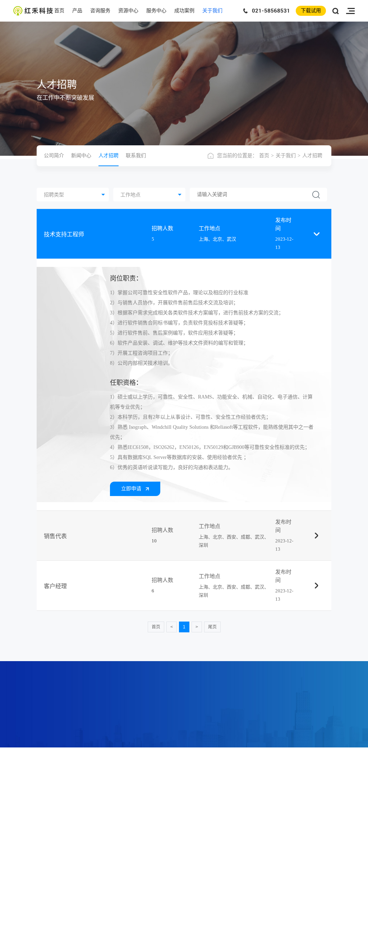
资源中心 (128, 10)
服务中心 (156, 10)
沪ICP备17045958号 (226, 939)
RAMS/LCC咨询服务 (181, 820)
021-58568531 (271, 11)
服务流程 (232, 820)
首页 (59, 10)
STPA (110, 876)
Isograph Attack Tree (123, 811)
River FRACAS (119, 867)
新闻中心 (81, 155)
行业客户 (254, 811)
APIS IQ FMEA (119, 858)
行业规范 (210, 802)
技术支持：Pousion (277, 939)
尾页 (212, 626)
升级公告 (232, 839)
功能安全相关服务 (179, 802)
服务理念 (232, 811)
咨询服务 (100, 10)
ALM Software (118, 848)
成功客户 (254, 802)
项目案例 (254, 820)
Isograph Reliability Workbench (132, 802)
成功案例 (184, 10)
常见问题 (210, 820)
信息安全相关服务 (179, 811)
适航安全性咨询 (177, 839)
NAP (109, 839)
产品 (77, 10)
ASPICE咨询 (173, 830)
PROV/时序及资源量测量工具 (133, 886)
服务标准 (232, 830)
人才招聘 (108, 155)
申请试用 (210, 811)
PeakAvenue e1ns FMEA (127, 830)
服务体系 (232, 802)
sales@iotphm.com (63, 856)
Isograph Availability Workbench (133, 820)
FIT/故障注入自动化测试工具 (132, 895)
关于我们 (212, 10)
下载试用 (311, 10)
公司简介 (54, 155)
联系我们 (136, 155)
